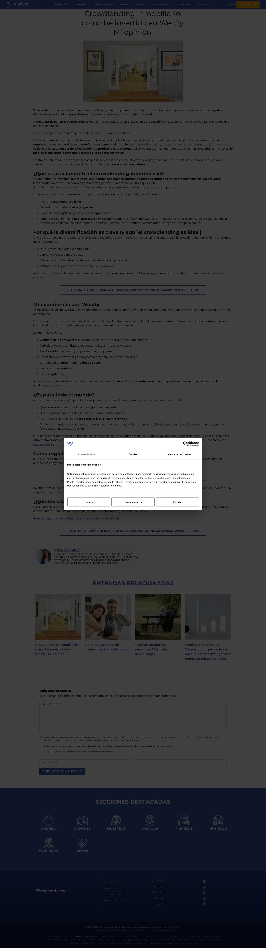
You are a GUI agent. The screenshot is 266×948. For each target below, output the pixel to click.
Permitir (177, 502)
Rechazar (89, 502)
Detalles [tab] (133, 454)
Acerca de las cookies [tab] (179, 454)
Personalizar (131, 502)
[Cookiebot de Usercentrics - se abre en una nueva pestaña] (185, 443)
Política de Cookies (155, 477)
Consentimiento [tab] (86, 454)
